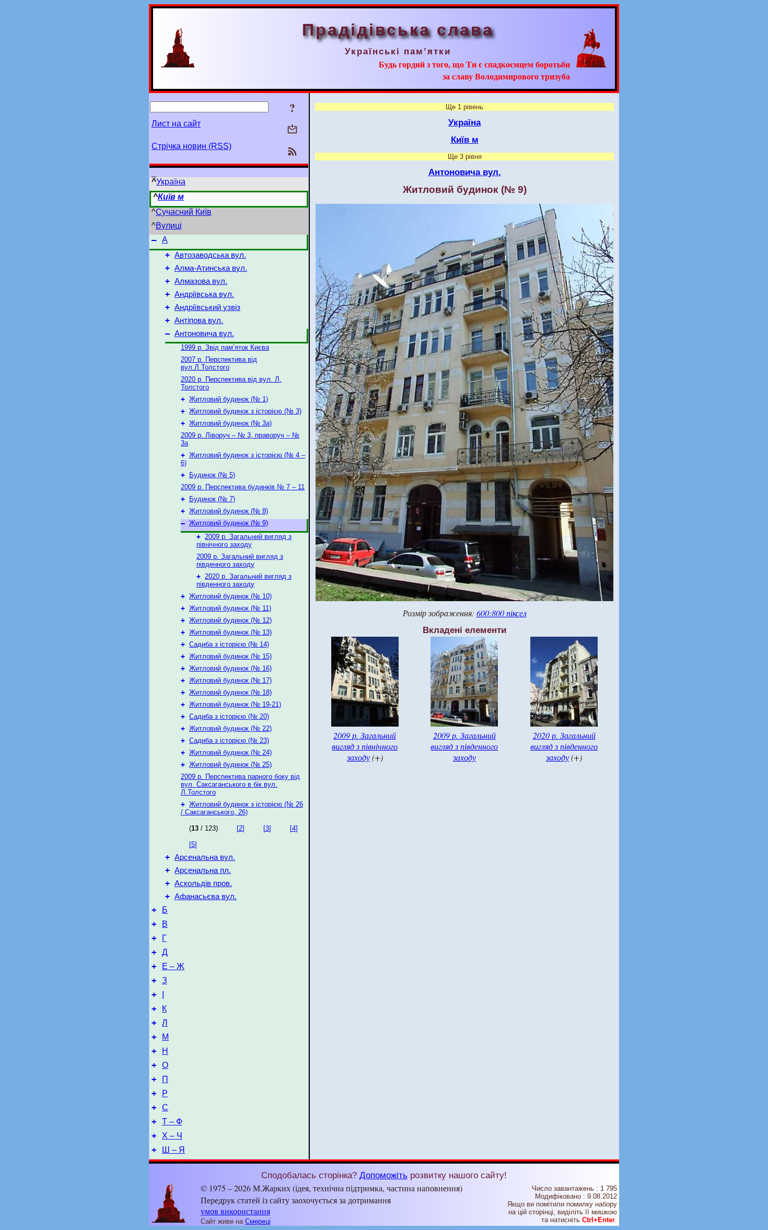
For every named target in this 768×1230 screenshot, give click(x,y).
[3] (267, 828)
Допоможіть (383, 1175)
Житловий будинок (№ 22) (230, 728)
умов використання (235, 1210)
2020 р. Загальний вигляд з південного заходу (244, 580)
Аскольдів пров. (203, 883)
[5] (193, 844)
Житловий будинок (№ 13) (230, 632)
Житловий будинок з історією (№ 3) (245, 411)
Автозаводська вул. (210, 255)
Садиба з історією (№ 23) (229, 740)
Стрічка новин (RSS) (191, 146)
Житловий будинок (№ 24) (230, 752)
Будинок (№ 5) (212, 475)
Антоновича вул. (204, 333)
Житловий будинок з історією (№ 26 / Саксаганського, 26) (242, 808)
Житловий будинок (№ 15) (230, 656)
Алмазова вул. (200, 281)
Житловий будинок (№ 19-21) (235, 704)
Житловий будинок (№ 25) (230, 764)
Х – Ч (172, 1135)
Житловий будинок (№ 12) (230, 620)
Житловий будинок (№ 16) (230, 668)
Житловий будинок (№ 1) (228, 399)
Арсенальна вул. (204, 857)
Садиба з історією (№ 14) (229, 644)
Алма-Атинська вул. (210, 268)
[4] (294, 828)
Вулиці (169, 225)
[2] (241, 828)
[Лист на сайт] (292, 130)
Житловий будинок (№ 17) (230, 680)
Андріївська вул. (204, 294)
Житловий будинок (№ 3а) (230, 423)
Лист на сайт (176, 123)
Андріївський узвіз (207, 307)
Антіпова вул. (198, 320)
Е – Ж (173, 966)
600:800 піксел (501, 612)
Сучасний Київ (184, 212)
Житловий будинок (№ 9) (228, 523)
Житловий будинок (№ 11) (230, 608)
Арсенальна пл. (202, 870)
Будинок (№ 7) (212, 499)
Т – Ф (172, 1121)
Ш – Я (173, 1149)
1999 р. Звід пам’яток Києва (225, 347)
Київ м (171, 196)
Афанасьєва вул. (205, 896)
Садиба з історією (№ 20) (229, 716)
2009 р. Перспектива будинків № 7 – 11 (243, 487)
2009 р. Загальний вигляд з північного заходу (244, 540)
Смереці (258, 1221)
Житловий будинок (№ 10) (230, 596)
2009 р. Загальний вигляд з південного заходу (239, 560)
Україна (170, 181)
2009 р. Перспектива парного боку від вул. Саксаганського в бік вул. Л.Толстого (240, 784)
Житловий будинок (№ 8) (228, 511)
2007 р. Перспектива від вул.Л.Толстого (219, 363)
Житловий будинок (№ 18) (230, 692)
